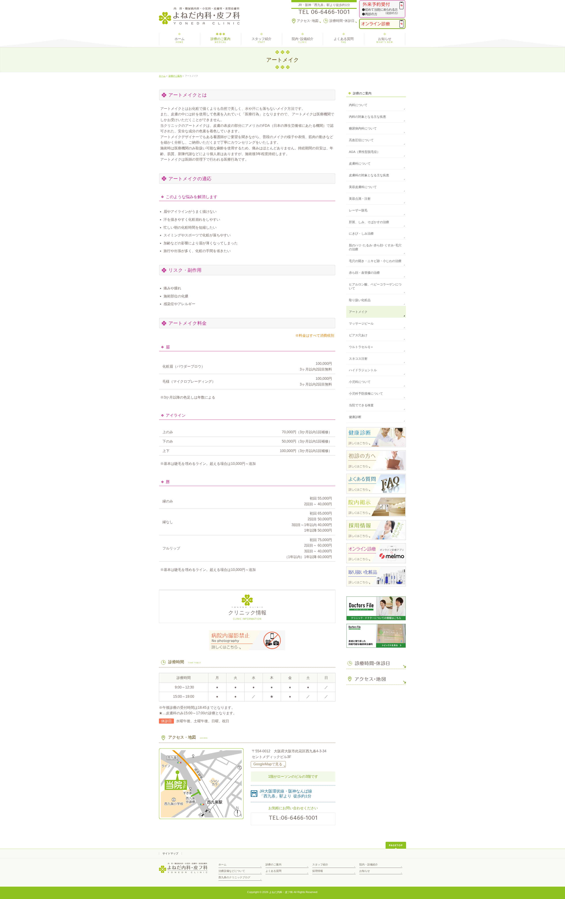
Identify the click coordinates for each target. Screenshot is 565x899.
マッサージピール (361, 323)
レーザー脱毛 (358, 210)
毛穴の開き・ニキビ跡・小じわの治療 (375, 261)
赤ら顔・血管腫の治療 (364, 272)
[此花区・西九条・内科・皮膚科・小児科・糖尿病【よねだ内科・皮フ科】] (199, 20)
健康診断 (355, 417)
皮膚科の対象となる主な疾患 (369, 175)
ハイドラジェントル (363, 370)
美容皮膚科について (363, 187)
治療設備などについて (231, 870)
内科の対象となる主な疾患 (367, 116)
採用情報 (317, 870)
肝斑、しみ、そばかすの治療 (369, 222)
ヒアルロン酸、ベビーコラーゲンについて (375, 286)
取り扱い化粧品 (360, 300)
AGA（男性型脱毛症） (364, 152)
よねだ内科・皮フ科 (281, 892)
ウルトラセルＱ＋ (361, 347)
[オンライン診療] (382, 24)
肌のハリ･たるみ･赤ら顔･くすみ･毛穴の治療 (375, 247)
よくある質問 (273, 870)
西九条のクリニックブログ (234, 877)
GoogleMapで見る (267, 764)
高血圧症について (361, 140)
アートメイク (358, 312)
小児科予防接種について (366, 393)
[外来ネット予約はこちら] (382, 9)
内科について (358, 105)
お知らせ (364, 870)
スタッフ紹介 (320, 864)
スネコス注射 (358, 358)
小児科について (360, 382)
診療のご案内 (362, 93)
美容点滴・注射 (360, 198)
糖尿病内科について (363, 128)
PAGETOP (396, 845)
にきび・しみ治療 (361, 233)
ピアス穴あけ (358, 335)
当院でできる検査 (361, 405)
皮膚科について (360, 163)
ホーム (222, 864)
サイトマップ (170, 853)
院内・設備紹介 (368, 864)
